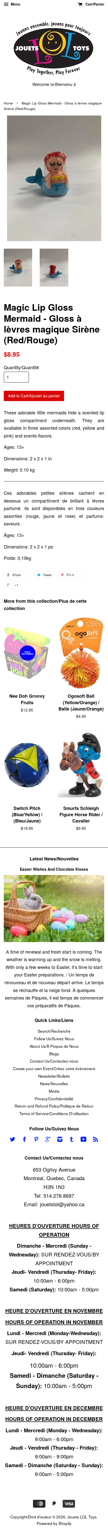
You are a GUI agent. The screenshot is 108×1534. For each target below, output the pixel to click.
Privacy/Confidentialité (54, 1098)
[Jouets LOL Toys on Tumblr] (71, 1139)
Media (54, 1091)
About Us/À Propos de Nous (54, 1046)
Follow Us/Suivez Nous (54, 1038)
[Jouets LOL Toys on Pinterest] (36, 1139)
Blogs (54, 1053)
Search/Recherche (54, 1031)
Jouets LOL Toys (82, 1516)
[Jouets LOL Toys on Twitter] (12, 1139)
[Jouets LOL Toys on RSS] (95, 1139)
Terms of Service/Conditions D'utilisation (54, 1113)
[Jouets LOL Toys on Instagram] (60, 1139)
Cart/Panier (94, 4)
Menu (15, 4)
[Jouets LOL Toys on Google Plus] (48, 1139)
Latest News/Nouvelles (54, 858)
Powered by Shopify (54, 1523)
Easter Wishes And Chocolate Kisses (54, 869)
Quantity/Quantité (21, 367)
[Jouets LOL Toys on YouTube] (83, 1139)
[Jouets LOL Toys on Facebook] (24, 1139)
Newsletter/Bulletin (54, 1076)
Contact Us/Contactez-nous (54, 1061)
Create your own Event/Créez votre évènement (54, 1068)
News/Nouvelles (54, 1083)
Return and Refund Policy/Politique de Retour (54, 1106)
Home (8, 103)
